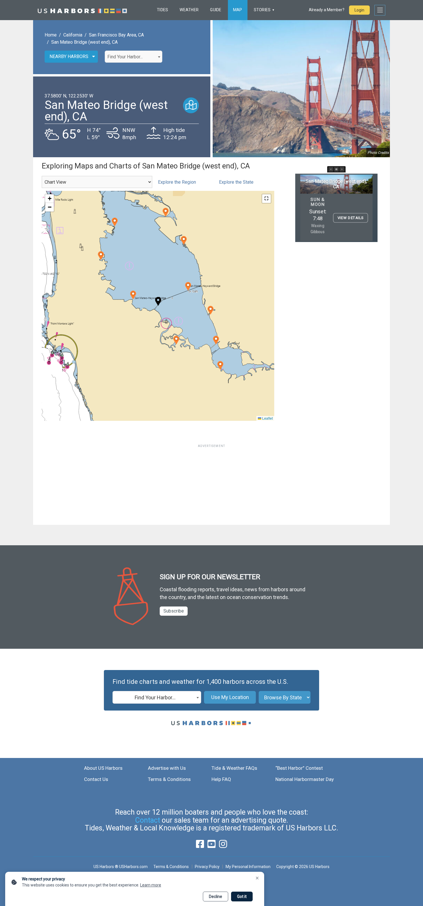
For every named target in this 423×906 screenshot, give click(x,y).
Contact (147, 820)
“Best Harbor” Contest (299, 768)
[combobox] (133, 57)
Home (51, 35)
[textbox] (133, 57)
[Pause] (336, 169)
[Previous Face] (331, 169)
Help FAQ (221, 779)
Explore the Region (177, 182)
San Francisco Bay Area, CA (116, 35)
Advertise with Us (167, 768)
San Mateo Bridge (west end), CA (84, 42)
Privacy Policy (207, 867)
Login (359, 10)
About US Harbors (103, 768)
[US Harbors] (82, 10)
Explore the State (236, 182)
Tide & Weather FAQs (234, 768)
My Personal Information (248, 867)
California (72, 35)
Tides (162, 9)
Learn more (150, 885)
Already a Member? (326, 9)
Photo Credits (378, 153)
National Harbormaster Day (304, 779)
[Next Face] (342, 169)
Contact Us (96, 779)
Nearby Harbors (68, 56)
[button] (133, 295)
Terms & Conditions (169, 779)
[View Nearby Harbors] (191, 105)
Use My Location (230, 697)
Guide (215, 9)
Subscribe (173, 611)
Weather (189, 9)
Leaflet (267, 418)
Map (237, 9)
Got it (242, 896)
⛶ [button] (266, 198)
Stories (262, 9)
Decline (215, 896)
